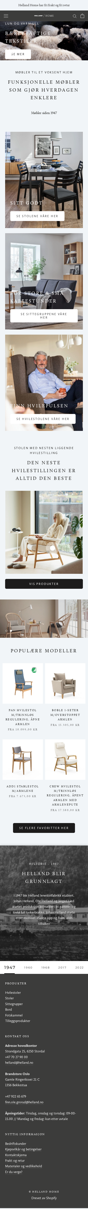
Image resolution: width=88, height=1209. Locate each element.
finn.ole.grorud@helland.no (24, 1102)
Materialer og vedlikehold (23, 1166)
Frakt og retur (15, 1161)
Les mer (44, 627)
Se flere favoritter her (44, 828)
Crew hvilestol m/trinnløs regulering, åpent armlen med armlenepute (65, 795)
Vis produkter (44, 584)
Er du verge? (13, 1172)
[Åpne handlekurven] (82, 16)
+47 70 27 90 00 (16, 1057)
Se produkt (23, 50)
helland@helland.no (19, 1063)
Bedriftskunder (15, 1144)
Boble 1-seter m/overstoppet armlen (65, 714)
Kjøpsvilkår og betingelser (23, 1149)
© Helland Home (44, 1191)
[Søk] (75, 16)
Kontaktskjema (16, 1155)
